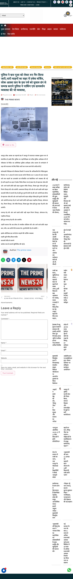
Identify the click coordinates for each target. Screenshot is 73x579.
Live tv (23, 2)
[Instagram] (70, 2)
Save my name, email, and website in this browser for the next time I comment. (23, 368)
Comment (5, 318)
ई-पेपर (3, 34)
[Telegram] (66, 2)
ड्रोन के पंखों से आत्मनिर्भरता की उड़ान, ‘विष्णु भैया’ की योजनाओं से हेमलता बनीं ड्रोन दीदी (67, 239)
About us (16, 2)
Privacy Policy (41, 2)
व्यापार (55, 29)
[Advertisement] (36, 51)
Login (37, 5)
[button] (3, 260)
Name (3, 343)
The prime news (24, 250)
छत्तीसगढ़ (24, 29)
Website (4, 358)
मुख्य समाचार (5, 29)
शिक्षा (44, 29)
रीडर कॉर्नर (11, 34)
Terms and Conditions (27, 5)
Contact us (31, 2)
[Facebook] (54, 2)
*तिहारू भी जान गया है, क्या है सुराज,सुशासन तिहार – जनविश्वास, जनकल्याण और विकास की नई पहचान (68, 493)
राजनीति (32, 29)
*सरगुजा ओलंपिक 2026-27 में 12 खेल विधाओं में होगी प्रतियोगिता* (56, 434)
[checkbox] (68, 13)
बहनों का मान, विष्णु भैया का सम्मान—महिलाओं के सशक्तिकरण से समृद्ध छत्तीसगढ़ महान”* (67, 437)
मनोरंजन (63, 29)
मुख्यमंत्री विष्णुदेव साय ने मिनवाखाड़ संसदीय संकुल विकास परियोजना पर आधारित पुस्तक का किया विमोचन (55, 369)
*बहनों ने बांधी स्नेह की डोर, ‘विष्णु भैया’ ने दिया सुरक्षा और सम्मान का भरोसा (54, 405)
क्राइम (49, 29)
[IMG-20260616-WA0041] (62, 105)
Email (3, 350)
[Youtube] (62, 2)
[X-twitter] (58, 2)
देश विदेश (15, 29)
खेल (38, 29)
